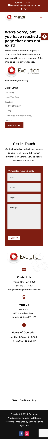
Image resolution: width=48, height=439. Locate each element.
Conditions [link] (25, 400)
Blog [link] (34, 400)
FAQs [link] (14, 400)
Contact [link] (8, 120)
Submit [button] (13, 238)
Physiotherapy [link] (14, 106)
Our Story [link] (9, 92)
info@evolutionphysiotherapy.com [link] (24, 289)
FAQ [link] (9, 110)
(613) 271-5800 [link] (27, 282)
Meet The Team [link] (12, 97)
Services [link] (9, 102)
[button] (21, 9)
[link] (44, 36)
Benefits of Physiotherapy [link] (19, 115)
